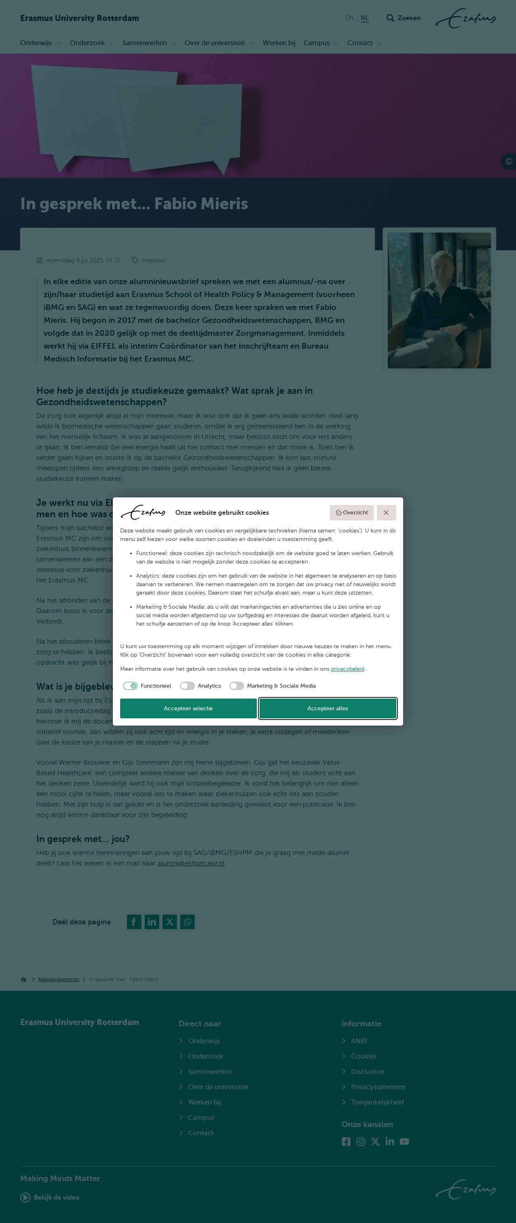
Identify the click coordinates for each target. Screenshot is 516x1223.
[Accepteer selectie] (386, 512)
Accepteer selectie (188, 708)
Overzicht (355, 513)
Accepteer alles (328, 708)
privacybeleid (347, 669)
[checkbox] (146, 686)
